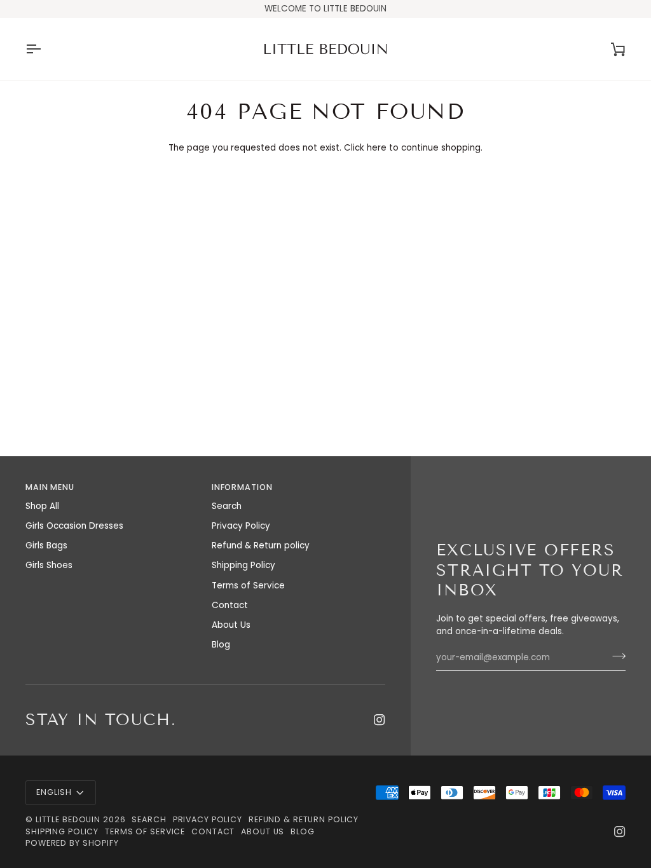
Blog (221, 645)
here (377, 148)
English (54, 792)
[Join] (615, 656)
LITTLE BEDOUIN (68, 819)
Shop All (42, 506)
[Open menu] (44, 49)
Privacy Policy (241, 526)
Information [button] (242, 487)
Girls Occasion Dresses (74, 526)
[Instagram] (379, 720)
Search (227, 506)
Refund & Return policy (261, 545)
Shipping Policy (243, 565)
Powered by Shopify (72, 842)
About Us (231, 625)
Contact (230, 605)
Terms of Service (248, 586)
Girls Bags (46, 545)
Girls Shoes (48, 565)
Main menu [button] (49, 487)
